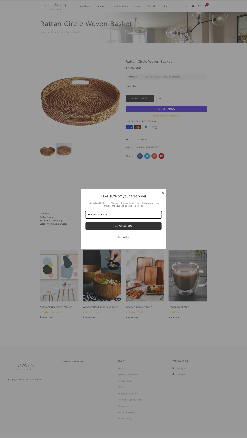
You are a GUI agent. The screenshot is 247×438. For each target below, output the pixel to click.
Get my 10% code (124, 226)
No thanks (123, 237)
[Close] (163, 192)
